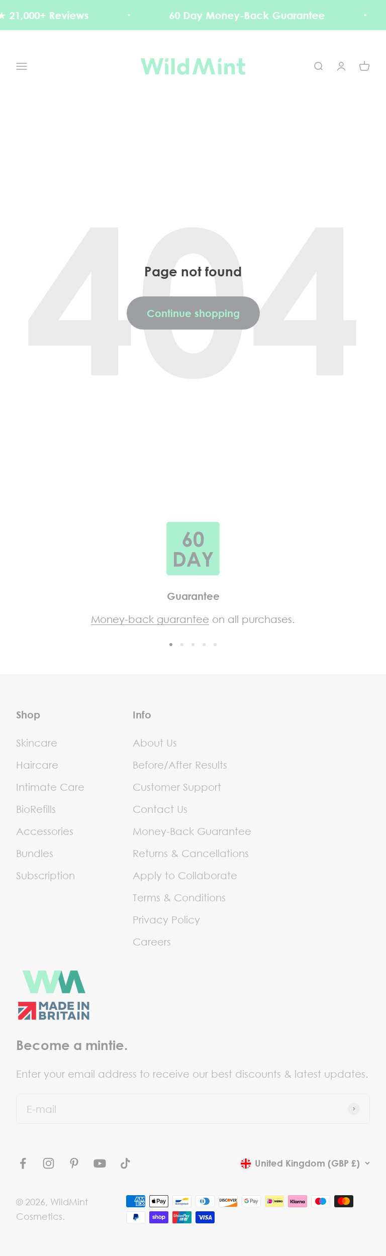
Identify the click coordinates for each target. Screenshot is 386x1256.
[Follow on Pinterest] (74, 1163)
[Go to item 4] (204, 644)
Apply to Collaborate (185, 875)
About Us (155, 743)
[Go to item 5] (215, 644)
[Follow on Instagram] (48, 1163)
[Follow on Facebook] (23, 1163)
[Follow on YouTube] (100, 1163)
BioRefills (36, 809)
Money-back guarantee (150, 619)
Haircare (37, 765)
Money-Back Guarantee (192, 831)
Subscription (45, 875)
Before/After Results (180, 765)
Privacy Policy (166, 919)
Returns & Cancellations (191, 853)
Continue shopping (193, 313)
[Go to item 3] (193, 644)
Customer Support (177, 787)
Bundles (34, 853)
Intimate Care (50, 787)
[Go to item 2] (181, 644)
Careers (152, 941)
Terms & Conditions (179, 897)
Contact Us (160, 809)
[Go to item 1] (170, 644)
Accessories (44, 831)
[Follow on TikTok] (125, 1163)
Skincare (36, 743)
